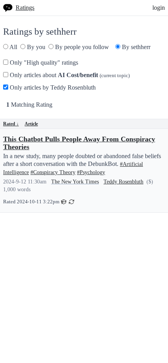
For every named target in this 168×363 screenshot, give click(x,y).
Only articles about (69, 75)
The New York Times (75, 182)
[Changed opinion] (71, 201)
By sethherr (135, 47)
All (12, 47)
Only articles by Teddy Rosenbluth (52, 87)
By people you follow (81, 47)
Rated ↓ (11, 124)
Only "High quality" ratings (43, 62)
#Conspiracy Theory (52, 172)
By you (35, 47)
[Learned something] (64, 201)
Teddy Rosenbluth (123, 182)
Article (31, 124)
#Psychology (91, 172)
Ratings (25, 7)
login (158, 7)
